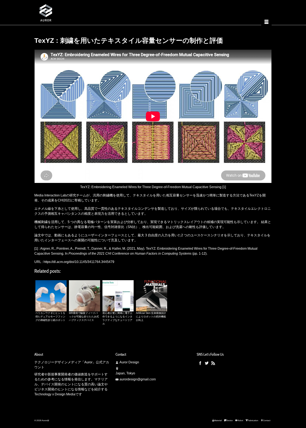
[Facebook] (200, 363)
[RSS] (213, 363)
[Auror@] (71, 12)
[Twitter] (207, 363)
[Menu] (266, 22)
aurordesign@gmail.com (137, 379)
